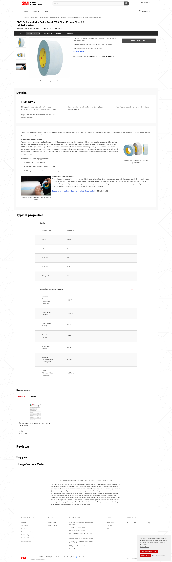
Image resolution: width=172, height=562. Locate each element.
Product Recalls (73, 549)
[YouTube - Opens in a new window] (134, 522)
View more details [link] (78, 52)
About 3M (24, 522)
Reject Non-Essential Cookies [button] (148, 551)
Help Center (110, 522)
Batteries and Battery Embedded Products (81, 538)
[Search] (126, 3)
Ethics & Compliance (27, 541)
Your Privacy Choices (69, 557)
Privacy (34, 557)
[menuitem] (19, 33)
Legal (30, 557)
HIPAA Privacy (41, 557)
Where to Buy (111, 528)
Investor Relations (26, 528)
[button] (158, 555)
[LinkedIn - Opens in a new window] (127, 522)
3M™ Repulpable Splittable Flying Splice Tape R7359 (34, 424)
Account (144, 11)
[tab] (21, 396)
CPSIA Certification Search (77, 530)
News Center (52, 522)
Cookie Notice (144, 547)
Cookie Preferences (84, 557)
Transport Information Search (77, 527)
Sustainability (25, 535)
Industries (36, 11)
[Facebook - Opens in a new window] (142, 522)
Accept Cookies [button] (145, 555)
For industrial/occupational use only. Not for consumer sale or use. (94, 56)
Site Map (109, 525)
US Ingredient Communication (77, 546)
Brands (45, 11)
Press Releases (52, 525)
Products (25, 11)
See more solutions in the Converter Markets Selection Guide (74, 191)
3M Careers (24, 525)
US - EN (143, 2)
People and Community (28, 538)
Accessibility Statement (57, 557)
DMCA (48, 557)
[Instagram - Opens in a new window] (149, 522)
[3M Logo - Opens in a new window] (33, 3)
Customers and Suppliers (28, 532)
